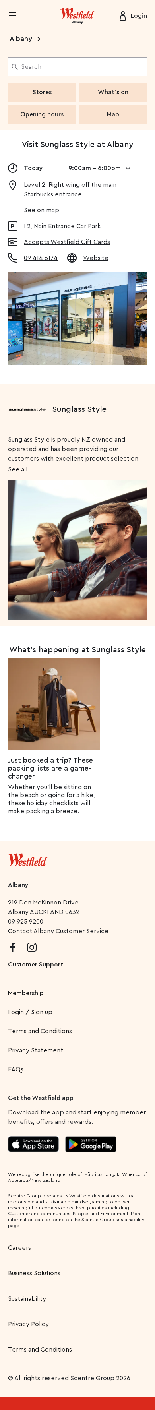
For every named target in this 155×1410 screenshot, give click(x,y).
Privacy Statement (35, 1050)
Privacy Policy (28, 1324)
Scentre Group (92, 1378)
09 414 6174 (41, 258)
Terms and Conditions (40, 1031)
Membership (26, 993)
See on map (41, 210)
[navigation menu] (17, 15)
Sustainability (27, 1299)
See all (17, 469)
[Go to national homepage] (28, 858)
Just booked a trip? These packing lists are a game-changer (50, 768)
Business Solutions (34, 1273)
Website (95, 258)
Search (31, 67)
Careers (19, 1248)
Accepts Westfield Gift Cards (67, 242)
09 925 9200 (25, 921)
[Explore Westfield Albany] (77, 15)
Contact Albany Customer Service (58, 931)
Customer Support (35, 964)
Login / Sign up (30, 1012)
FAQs (15, 1069)
